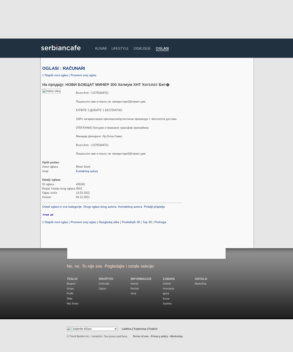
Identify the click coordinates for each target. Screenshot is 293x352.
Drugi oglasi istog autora (99, 206)
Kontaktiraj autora (87, 171)
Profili (70, 293)
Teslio (72, 278)
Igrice (166, 293)
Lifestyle (120, 48)
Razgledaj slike (109, 222)
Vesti (133, 293)
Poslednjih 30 (131, 222)
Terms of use (141, 336)
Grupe (70, 288)
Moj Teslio (73, 303)
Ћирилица (139, 328)
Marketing (200, 283)
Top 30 (147, 222)
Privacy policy (159, 336)
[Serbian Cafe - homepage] (61, 52)
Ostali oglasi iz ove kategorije (62, 206)
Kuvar (101, 48)
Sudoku (167, 303)
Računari (74, 68)
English (152, 328)
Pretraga (160, 222)
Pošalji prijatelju (154, 206)
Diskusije (142, 48)
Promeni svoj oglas (83, 75)
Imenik (134, 283)
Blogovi (71, 283)
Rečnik (135, 288)
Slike (69, 298)
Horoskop (168, 288)
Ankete (167, 283)
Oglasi (162, 49)
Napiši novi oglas (56, 75)
